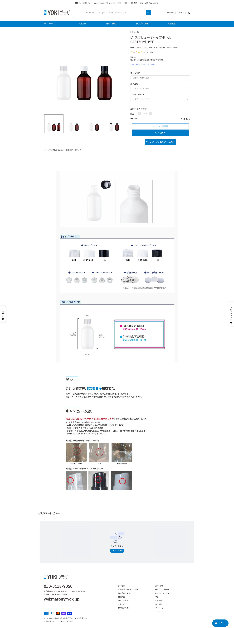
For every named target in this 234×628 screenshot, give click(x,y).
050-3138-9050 (81, 3)
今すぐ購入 (160, 132)
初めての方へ (123, 600)
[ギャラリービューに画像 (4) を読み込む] (114, 124)
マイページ (159, 608)
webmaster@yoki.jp (97, 3)
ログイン (180, 13)
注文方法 (121, 604)
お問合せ (158, 604)
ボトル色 (134, 83)
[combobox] (117, 12)
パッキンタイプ (137, 94)
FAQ (156, 597)
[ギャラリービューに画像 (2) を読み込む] (74, 124)
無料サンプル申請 (162, 589)
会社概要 (121, 586)
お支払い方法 (123, 608)
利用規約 (121, 597)
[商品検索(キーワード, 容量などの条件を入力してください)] (148, 12)
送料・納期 (159, 586)
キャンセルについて (162, 593)
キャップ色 (135, 73)
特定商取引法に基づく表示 (128, 589)
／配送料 (140, 60)
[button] (51, 24)
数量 (132, 113)
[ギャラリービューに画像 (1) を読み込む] (53, 124)
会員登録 (170, 13)
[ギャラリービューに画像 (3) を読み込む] (94, 124)
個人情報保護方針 (125, 593)
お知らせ (158, 600)
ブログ (157, 611)
